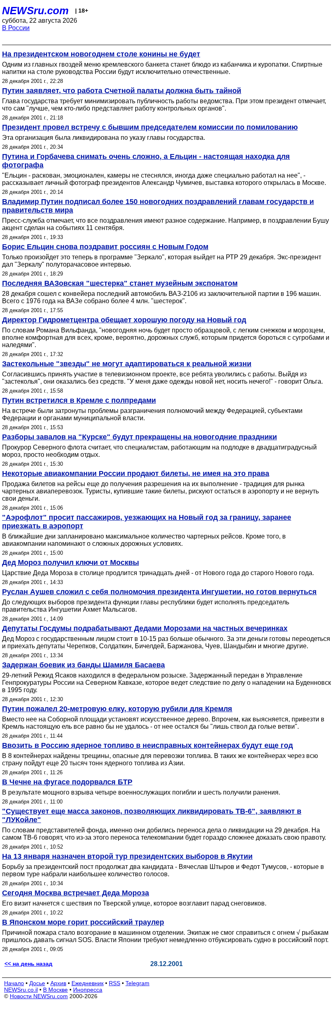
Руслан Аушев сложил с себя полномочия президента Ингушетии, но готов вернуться (159, 592)
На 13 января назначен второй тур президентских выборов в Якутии (127, 856)
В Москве (55, 989)
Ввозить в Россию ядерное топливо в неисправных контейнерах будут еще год (147, 745)
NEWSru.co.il (21, 989)
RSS (114, 983)
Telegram (137, 983)
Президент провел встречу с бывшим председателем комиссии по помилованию (150, 127)
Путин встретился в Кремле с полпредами (79, 400)
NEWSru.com (35, 10)
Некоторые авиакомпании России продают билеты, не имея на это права (135, 473)
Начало (14, 983)
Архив (58, 983)
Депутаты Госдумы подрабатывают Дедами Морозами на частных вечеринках (145, 628)
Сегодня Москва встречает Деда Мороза (75, 893)
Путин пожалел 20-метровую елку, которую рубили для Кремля (117, 709)
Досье (37, 983)
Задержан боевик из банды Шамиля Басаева (83, 665)
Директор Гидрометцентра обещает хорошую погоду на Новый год (124, 320)
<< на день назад (28, 963)
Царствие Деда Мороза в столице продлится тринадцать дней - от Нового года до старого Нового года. (158, 572)
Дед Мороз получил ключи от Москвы (70, 562)
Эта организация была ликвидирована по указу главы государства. (103, 137)
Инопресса (87, 989)
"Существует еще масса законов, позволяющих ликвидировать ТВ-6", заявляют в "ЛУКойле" (151, 815)
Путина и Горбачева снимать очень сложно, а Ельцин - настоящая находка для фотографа (146, 160)
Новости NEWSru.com (39, 996)
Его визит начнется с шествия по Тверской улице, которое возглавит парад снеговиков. (134, 903)
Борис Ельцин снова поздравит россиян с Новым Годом (105, 247)
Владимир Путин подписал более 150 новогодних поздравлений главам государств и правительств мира (158, 206)
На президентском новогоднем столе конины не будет (101, 54)
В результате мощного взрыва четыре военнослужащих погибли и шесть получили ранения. (141, 792)
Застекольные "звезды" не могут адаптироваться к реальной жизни (126, 364)
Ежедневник (87, 983)
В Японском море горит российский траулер (83, 922)
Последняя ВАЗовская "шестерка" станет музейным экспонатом (120, 283)
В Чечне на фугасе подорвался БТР (67, 782)
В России (16, 27)
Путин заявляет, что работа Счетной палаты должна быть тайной (121, 91)
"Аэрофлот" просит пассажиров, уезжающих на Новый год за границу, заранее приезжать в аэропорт (146, 521)
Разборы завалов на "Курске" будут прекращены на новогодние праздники (139, 437)
